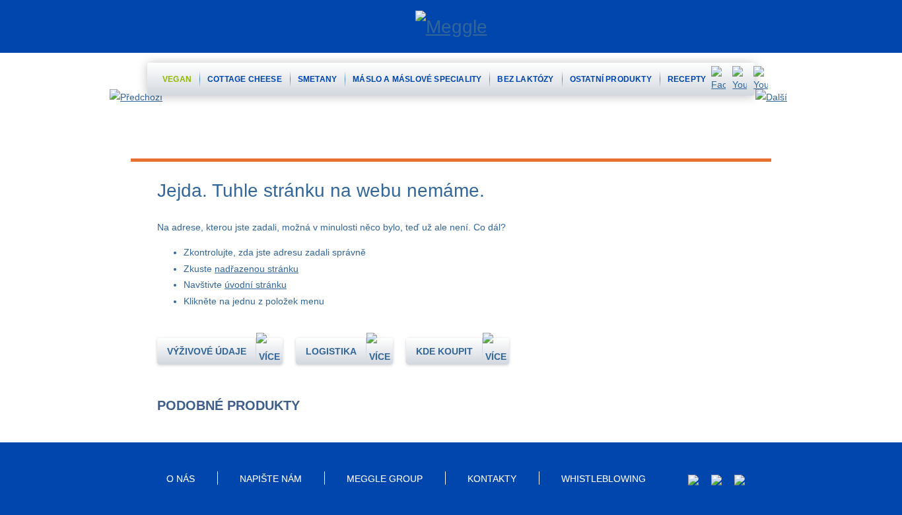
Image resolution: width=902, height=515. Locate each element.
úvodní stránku (256, 284)
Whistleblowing (603, 478)
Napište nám (271, 478)
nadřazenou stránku (256, 268)
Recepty (687, 79)
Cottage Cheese (244, 79)
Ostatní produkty (611, 79)
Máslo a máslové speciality (417, 79)
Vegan (176, 79)
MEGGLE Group (385, 478)
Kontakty (492, 478)
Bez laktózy (525, 79)
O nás (180, 478)
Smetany (317, 79)
